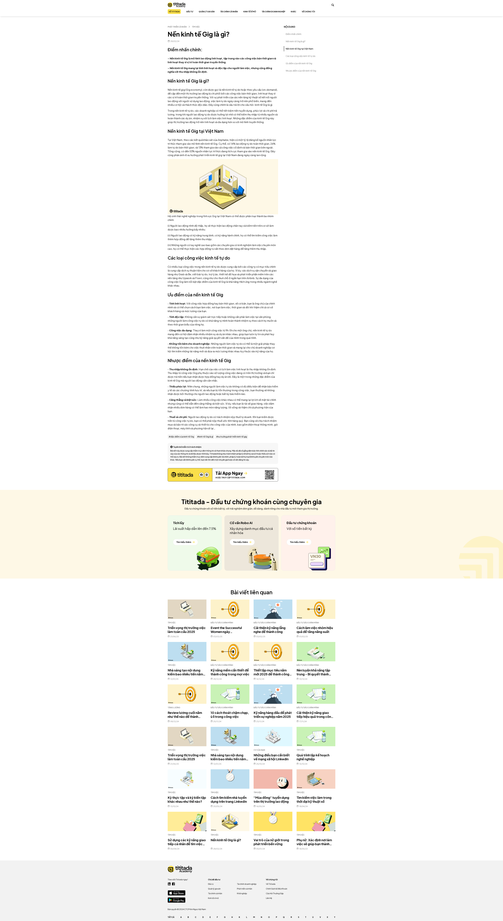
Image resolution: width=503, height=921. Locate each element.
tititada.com (238, 477)
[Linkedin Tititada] (169, 883)
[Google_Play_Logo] (176, 900)
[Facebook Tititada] (173, 883)
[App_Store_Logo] (176, 893)
